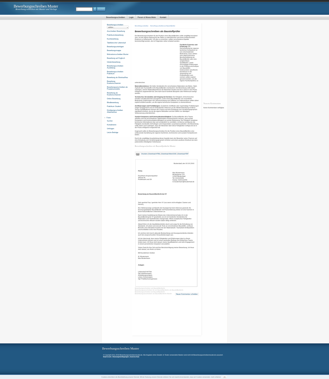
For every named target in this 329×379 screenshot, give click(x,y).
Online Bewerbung (113, 99)
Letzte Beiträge (112, 132)
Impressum (107, 357)
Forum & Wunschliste (147, 17)
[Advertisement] (157, 61)
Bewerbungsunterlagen (115, 47)
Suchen (110, 121)
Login (131, 17)
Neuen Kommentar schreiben (187, 294)
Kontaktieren (111, 125)
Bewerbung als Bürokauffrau (117, 77)
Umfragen (110, 129)
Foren (109, 118)
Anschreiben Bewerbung (116, 31)
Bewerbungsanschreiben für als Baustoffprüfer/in (152, 290)
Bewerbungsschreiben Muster (36, 6)
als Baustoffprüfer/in (158, 288)
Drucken (144, 154)
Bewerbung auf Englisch (116, 58)
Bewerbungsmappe (114, 50)
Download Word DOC (169, 154)
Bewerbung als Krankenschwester (114, 94)
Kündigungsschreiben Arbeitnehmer (115, 111)
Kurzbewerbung (112, 39)
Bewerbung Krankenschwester (114, 82)
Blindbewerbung (113, 102)
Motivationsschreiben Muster (117, 54)
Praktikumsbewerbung (115, 35)
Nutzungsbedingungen (121, 357)
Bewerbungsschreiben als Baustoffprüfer (162, 26)
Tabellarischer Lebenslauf (116, 43)
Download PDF (183, 154)
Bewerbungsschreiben (115, 17)
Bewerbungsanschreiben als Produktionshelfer (117, 88)
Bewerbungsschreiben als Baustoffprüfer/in (150, 292)
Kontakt (163, 17)
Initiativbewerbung (113, 62)
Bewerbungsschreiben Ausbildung (115, 67)
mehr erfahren (216, 377)
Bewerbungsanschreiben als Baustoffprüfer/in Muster (153, 294)
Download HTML (154, 154)
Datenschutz (134, 357)
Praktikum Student (114, 106)
